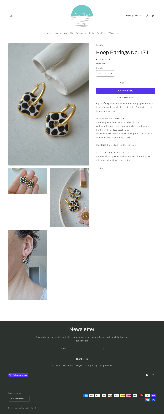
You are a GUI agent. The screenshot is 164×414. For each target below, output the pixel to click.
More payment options (126, 97)
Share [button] (101, 168)
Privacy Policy (91, 365)
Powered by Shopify (29, 408)
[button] (11, 16)
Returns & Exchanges (72, 365)
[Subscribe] (103, 349)
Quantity (99, 68)
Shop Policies (106, 365)
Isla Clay (17, 408)
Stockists (56, 365)
